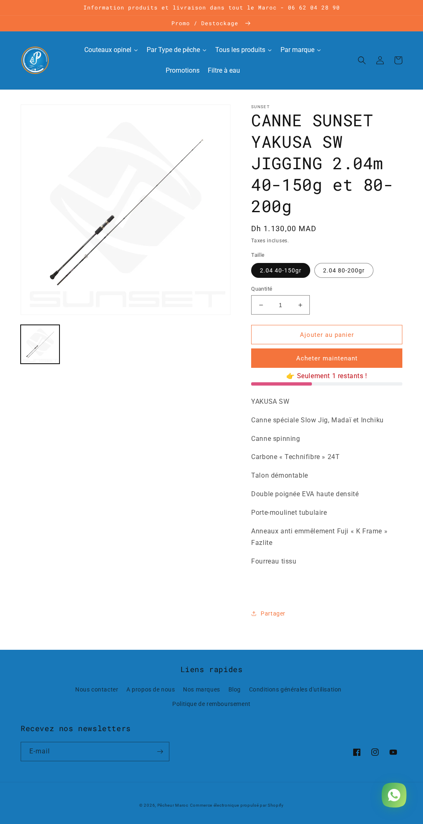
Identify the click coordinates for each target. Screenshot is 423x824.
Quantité (261, 289)
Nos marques (201, 689)
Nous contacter (96, 689)
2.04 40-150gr (281, 270)
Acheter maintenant (327, 358)
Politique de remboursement (211, 704)
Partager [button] (273, 613)
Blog (234, 689)
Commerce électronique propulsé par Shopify (237, 805)
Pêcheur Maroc (172, 805)
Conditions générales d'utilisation (295, 689)
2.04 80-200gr (344, 270)
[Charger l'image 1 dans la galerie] (40, 344)
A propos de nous (150, 689)
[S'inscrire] (160, 751)
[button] (362, 60)
